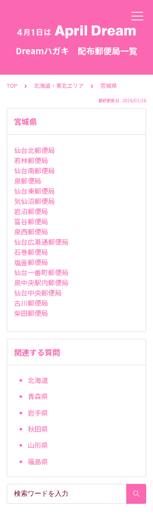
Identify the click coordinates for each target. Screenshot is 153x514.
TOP (12, 85)
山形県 (38, 445)
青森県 (38, 396)
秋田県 (38, 429)
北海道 (38, 380)
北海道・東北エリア (59, 85)
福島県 (38, 461)
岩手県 (38, 413)
